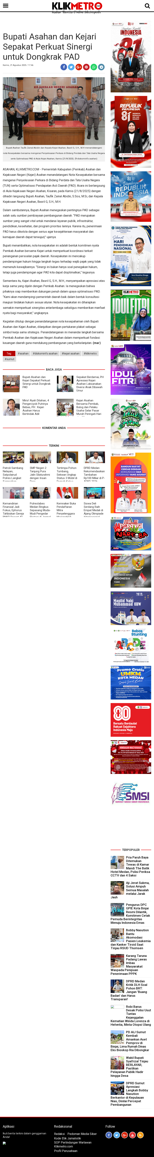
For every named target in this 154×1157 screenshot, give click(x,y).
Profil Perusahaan (65, 1151)
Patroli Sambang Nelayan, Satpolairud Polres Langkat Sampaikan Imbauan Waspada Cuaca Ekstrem (13, 479)
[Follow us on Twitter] (116, 1135)
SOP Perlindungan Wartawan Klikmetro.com (72, 1144)
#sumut (9, 359)
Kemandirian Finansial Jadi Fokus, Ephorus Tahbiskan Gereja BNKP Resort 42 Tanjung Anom (13, 512)
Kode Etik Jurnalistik (67, 1138)
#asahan (23, 353)
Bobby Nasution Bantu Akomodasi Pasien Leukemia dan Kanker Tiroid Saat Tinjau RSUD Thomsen (131, 939)
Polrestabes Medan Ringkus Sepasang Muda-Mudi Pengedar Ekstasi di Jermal (40, 510)
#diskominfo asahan (45, 353)
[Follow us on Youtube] (132, 1135)
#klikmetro (90, 353)
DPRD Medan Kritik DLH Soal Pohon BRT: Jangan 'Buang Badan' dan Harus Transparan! (129, 990)
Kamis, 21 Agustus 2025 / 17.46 (18, 65)
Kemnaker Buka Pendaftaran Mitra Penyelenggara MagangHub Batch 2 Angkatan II (66, 513)
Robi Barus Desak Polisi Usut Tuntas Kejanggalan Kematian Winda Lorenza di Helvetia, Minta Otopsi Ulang (131, 1015)
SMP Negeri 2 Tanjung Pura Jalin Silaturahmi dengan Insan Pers (40, 474)
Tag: (9, 353)
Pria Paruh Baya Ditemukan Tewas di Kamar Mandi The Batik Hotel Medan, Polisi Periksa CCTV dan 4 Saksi (130, 866)
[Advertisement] (131, 828)
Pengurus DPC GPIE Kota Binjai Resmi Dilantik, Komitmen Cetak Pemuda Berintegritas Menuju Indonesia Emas (130, 914)
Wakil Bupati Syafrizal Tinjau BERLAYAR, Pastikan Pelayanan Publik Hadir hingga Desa (129, 1067)
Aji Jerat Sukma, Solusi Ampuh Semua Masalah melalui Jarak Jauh (130, 890)
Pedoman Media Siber (82, 1134)
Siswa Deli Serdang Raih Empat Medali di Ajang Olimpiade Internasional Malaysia (93, 512)
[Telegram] (101, 67)
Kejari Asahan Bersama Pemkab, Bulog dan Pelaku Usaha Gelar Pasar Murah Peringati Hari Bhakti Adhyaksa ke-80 (79, 409)
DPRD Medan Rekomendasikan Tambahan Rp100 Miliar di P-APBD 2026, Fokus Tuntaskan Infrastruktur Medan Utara (94, 479)
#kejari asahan (70, 353)
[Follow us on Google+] (124, 1135)
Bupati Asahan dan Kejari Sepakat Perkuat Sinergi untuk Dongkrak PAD (37, 382)
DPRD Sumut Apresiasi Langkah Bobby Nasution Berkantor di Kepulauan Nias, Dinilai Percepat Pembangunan (129, 1094)
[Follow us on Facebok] (109, 1135)
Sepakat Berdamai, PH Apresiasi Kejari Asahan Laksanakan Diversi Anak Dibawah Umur (90, 383)
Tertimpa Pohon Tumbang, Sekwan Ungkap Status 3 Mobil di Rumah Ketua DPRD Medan (67, 476)
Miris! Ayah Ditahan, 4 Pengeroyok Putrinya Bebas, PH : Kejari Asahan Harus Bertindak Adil (36, 407)
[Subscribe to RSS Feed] (140, 1135)
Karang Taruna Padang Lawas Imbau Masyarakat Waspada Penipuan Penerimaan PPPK (129, 965)
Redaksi (59, 1134)
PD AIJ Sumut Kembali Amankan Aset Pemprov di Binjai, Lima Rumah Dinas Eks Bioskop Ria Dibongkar (130, 1041)
